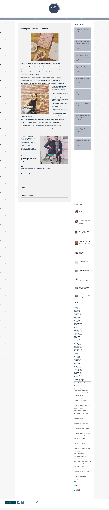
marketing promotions (79, 430)
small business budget (79, 453)
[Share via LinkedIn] (29, 173)
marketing (81, 425)
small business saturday (39, 168)
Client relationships (85, 382)
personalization (77, 441)
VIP (79, 385)
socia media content (79, 461)
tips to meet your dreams (80, 476)
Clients (75, 385)
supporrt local (85, 471)
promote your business (79, 446)
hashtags (87, 405)
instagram (76, 415)
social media (88, 461)
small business (24, 168)
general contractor (85, 403)
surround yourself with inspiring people (82, 473)
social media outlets (79, 466)
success (89, 468)
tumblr (80, 479)
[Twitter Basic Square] (77, 490)
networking (76, 436)
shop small (82, 448)
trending (76, 479)
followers (85, 400)
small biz (88, 448)
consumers (76, 393)
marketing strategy (78, 433)
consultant (85, 390)
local (87, 423)
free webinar (77, 403)
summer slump (77, 471)
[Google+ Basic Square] (79, 490)
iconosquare (86, 413)
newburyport (77, 438)
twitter (84, 479)
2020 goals (48, 168)
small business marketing (80, 456)
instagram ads (83, 415)
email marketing (78, 398)
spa (85, 468)
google (82, 405)
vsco (88, 479)
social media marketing (79, 463)
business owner (77, 390)
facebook (76, 400)
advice (82, 385)
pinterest (84, 441)
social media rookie (78, 468)
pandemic (83, 438)
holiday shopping (78, 410)
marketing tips (87, 433)
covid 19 (86, 393)
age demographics (78, 387)
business (86, 387)
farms (80, 400)
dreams (82, 395)
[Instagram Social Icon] (22, 502)
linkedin (83, 423)
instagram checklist (78, 418)
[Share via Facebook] (21, 173)
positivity (76, 443)
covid (81, 393)
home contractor (78, 413)
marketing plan (86, 428)
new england (83, 436)
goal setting (30, 168)
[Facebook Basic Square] (74, 490)
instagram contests (78, 420)
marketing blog (77, 428)
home (84, 410)
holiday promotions (78, 408)
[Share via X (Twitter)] (25, 173)
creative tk (76, 395)
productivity (82, 443)
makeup (76, 425)
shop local (76, 448)
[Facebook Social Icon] (18, 502)
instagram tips (77, 423)
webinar (76, 481)
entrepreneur (86, 398)
